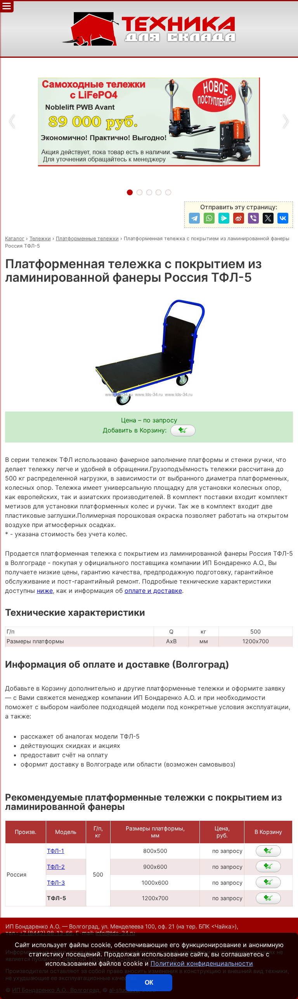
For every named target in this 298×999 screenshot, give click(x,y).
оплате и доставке (153, 590)
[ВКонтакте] (282, 218)
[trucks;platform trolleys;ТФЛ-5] (183, 430)
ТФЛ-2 (56, 866)
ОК (149, 982)
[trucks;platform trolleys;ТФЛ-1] (268, 851)
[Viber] (253, 218)
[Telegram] (194, 218)
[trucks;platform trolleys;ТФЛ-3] (268, 882)
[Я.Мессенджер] (223, 218)
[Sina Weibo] (238, 218)
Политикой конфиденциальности (202, 963)
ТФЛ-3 (56, 882)
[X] (268, 218)
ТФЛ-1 (55, 850)
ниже (45, 590)
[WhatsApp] (209, 218)
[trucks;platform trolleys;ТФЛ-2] (268, 866)
